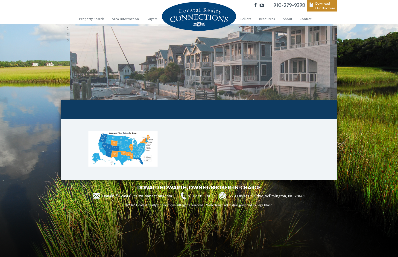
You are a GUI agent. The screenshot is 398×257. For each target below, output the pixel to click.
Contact (305, 19)
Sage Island (264, 205)
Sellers (245, 19)
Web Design (214, 205)
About (287, 19)
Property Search (91, 19)
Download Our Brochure (325, 6)
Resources (267, 19)
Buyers (152, 19)
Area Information (125, 19)
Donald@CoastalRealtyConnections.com (137, 195)
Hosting (232, 205)
